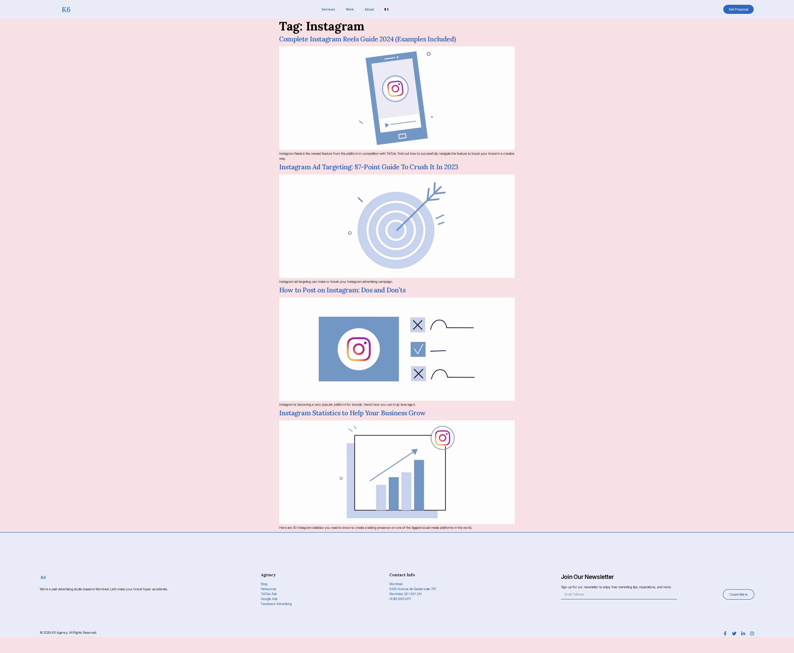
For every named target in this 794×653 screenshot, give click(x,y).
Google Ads (269, 599)
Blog (264, 584)
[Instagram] (752, 633)
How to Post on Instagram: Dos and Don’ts (342, 290)
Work (350, 9)
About (369, 9)
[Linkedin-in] (743, 633)
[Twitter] (734, 633)
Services (328, 9)
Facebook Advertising (276, 604)
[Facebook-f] (725, 633)
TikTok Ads (269, 594)
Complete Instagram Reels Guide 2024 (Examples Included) (367, 39)
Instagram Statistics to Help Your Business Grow (352, 413)
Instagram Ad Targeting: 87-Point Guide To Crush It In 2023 (368, 167)
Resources (268, 589)
